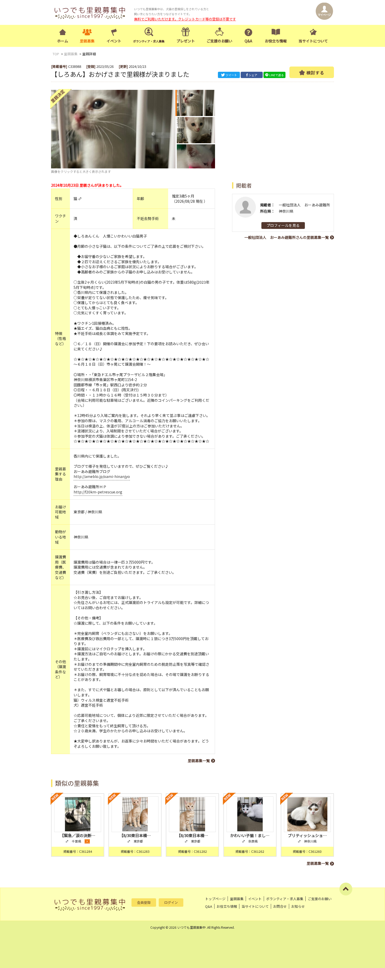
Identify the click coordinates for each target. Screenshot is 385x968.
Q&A (248, 40)
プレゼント (186, 40)
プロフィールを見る (283, 225)
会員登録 (144, 902)
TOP (56, 53)
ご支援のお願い (219, 40)
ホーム (62, 40)
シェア (253, 75)
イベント (114, 40)
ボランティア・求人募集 (284, 898)
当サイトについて (313, 40)
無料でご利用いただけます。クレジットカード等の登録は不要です (185, 18)
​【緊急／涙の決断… (77, 835)
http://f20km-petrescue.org (98, 491)
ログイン (171, 902)
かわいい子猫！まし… (250, 835)
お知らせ (298, 906)
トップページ (215, 898)
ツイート (231, 75)
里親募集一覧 (199, 760)
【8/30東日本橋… (135, 835)
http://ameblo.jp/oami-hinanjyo (102, 476)
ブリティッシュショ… (307, 835)
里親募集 (87, 40)
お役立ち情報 (276, 40)
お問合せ (280, 906)
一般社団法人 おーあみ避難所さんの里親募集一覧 (286, 237)
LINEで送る (276, 75)
